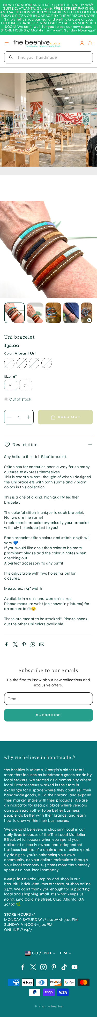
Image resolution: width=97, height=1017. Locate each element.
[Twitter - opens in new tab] (33, 967)
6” (10, 385)
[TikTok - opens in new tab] (64, 967)
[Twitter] (15, 644)
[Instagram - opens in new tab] (43, 967)
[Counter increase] (28, 417)
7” (25, 385)
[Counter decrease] (9, 417)
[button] (48, 57)
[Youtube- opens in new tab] (74, 967)
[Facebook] (6, 644)
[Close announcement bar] (92, 4)
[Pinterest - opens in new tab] (54, 967)
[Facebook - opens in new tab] (23, 967)
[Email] (41, 644)
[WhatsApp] (33, 644)
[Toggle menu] (6, 43)
